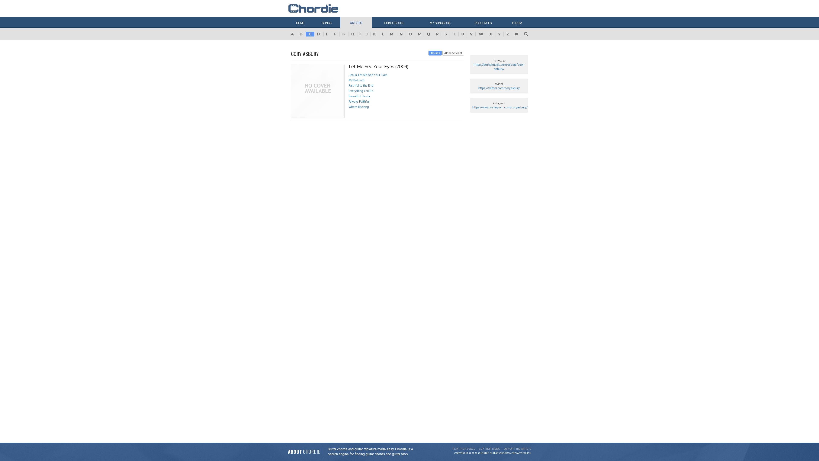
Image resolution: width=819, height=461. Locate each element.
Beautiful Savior (359, 96)
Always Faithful (359, 101)
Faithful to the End (361, 85)
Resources (483, 23)
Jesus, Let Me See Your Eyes (368, 75)
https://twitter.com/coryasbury (499, 88)
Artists (356, 23)
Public (394, 23)
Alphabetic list (453, 53)
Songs (327, 23)
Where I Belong (359, 107)
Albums (435, 53)
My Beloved (356, 80)
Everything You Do (361, 91)
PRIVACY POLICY (521, 453)
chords (504, 453)
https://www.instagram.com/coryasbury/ (500, 107)
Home (300, 23)
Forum (517, 23)
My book (440, 23)
